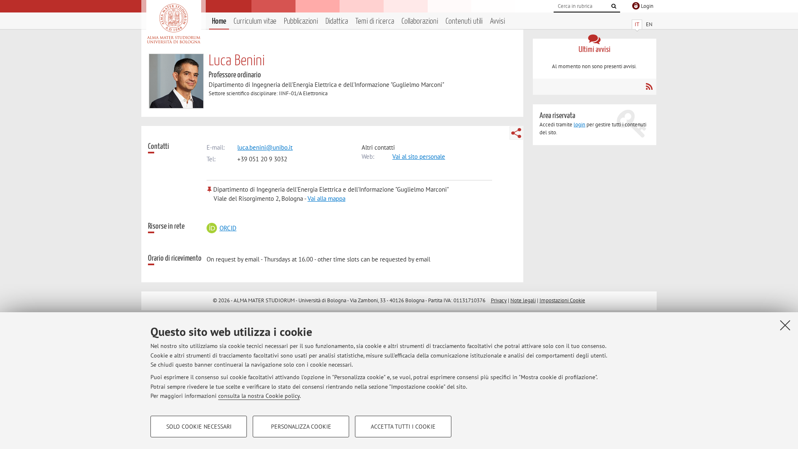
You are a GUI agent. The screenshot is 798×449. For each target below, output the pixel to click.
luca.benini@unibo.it (265, 147)
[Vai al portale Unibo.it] (173, 23)
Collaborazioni (419, 21)
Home (219, 21)
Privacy (499, 300)
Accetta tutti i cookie (403, 426)
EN (649, 24)
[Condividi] (516, 133)
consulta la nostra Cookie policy (259, 396)
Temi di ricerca (374, 21)
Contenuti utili (464, 21)
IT (637, 24)
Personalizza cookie (301, 426)
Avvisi (497, 21)
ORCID (227, 228)
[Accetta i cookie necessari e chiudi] (785, 325)
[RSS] (649, 86)
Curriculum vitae (255, 21)
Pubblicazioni (301, 21)
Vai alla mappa (326, 198)
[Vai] (614, 6)
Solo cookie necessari (199, 426)
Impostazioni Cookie (562, 300)
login (579, 124)
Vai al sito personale (418, 156)
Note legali (523, 300)
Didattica (336, 21)
